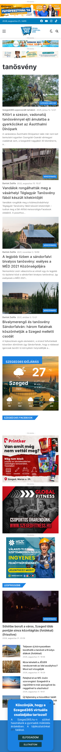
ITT (13, 729)
